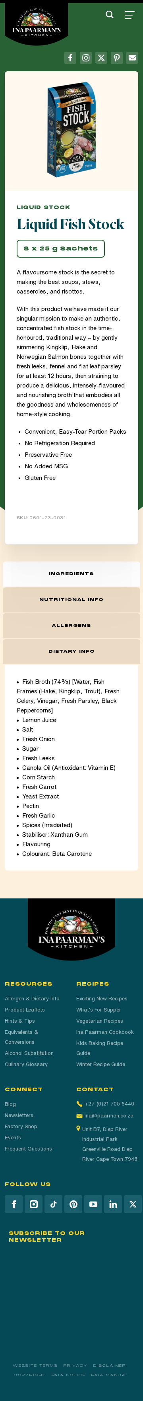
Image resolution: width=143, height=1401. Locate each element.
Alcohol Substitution (29, 1053)
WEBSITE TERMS (35, 1366)
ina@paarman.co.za (109, 1115)
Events (13, 1137)
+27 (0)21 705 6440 (109, 1103)
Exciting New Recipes (102, 998)
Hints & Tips (20, 1020)
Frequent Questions (28, 1148)
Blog (10, 1104)
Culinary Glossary (26, 1064)
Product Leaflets (25, 1009)
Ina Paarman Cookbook (105, 1032)
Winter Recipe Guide (100, 1064)
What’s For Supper (98, 1009)
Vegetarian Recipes (99, 1020)
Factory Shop (21, 1126)
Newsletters (19, 1115)
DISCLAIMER (109, 1366)
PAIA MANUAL (110, 1375)
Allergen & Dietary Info (32, 998)
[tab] (71, 574)
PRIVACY (76, 1366)
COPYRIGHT (30, 1375)
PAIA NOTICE (69, 1375)
